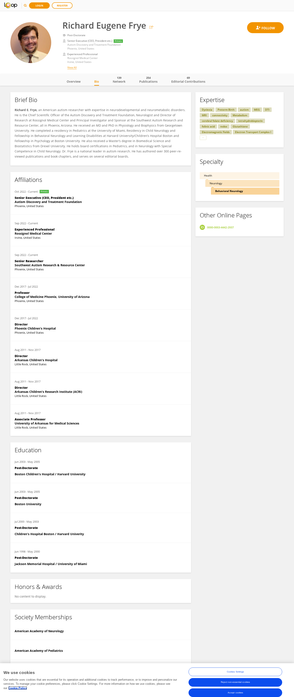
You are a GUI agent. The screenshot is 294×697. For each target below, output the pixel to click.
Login (39, 5)
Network (119, 80)
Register (62, 5)
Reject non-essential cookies (235, 682)
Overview (73, 81)
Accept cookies (235, 692)
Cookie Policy (17, 687)
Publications (148, 80)
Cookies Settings (235, 672)
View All (72, 67)
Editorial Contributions (188, 80)
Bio (96, 81)
